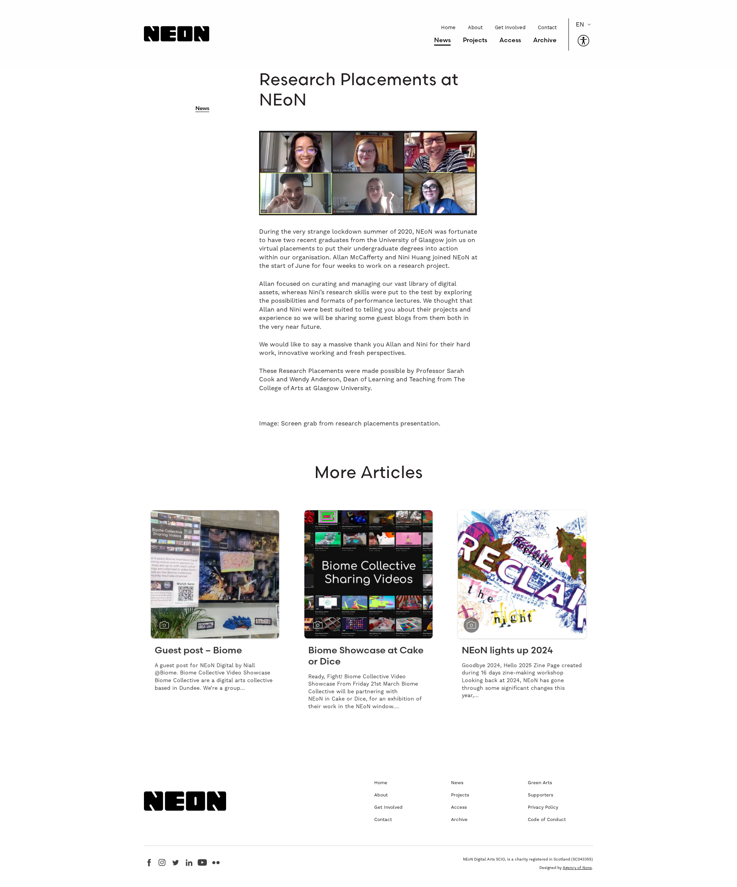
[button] (583, 41)
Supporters (540, 795)
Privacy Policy (543, 807)
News (442, 40)
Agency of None (577, 868)
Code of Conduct (547, 819)
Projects (475, 40)
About (475, 27)
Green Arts (540, 782)
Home (448, 27)
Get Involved (510, 27)
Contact (547, 27)
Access (510, 40)
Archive (545, 40)
